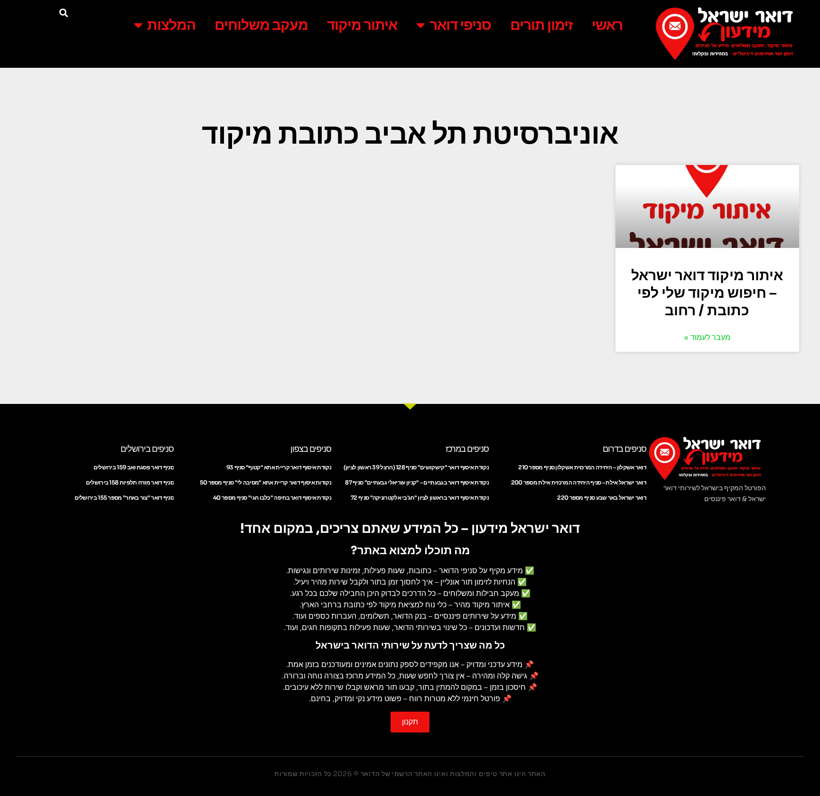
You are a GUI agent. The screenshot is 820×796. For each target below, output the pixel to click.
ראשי (607, 25)
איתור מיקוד (362, 25)
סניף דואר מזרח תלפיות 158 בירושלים (130, 482)
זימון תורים (541, 25)
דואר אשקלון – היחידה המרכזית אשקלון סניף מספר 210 (582, 467)
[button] (63, 12)
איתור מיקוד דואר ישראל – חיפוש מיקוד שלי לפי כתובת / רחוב (707, 293)
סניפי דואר (460, 25)
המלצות (171, 25)
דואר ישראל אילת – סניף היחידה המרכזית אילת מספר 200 (578, 482)
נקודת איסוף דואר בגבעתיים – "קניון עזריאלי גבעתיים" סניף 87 (417, 482)
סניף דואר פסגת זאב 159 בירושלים (133, 467)
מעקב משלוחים (261, 25)
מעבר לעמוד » (707, 337)
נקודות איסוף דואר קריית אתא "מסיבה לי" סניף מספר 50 (265, 482)
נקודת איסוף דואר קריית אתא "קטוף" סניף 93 (278, 467)
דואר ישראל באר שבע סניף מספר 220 (601, 497)
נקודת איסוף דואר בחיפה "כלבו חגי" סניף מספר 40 (272, 497)
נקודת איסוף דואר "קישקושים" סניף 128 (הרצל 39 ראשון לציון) (416, 467)
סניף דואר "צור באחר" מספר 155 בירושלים (124, 497)
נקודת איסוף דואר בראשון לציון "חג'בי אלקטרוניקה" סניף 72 (420, 497)
